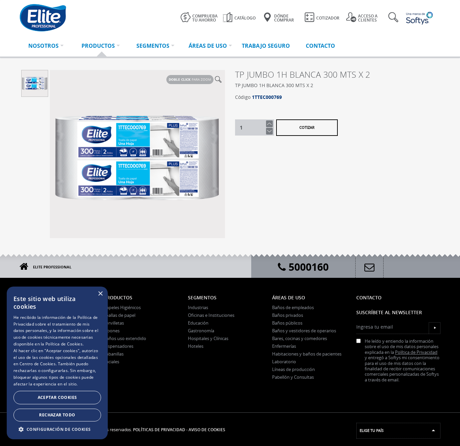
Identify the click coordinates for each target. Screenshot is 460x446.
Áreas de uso (288, 297)
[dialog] (57, 363)
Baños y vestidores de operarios (304, 331)
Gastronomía (201, 331)
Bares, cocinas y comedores (299, 338)
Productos (118, 297)
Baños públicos (287, 323)
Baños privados (287, 315)
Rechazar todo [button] (57, 415)
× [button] (100, 293)
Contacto (369, 297)
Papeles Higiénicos (122, 307)
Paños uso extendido (125, 338)
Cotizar (307, 127)
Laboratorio (284, 362)
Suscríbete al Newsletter (389, 312)
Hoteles (195, 346)
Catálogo (245, 18)
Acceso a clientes (367, 18)
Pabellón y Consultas (293, 377)
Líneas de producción (293, 369)
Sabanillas (114, 354)
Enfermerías (284, 346)
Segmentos (202, 297)
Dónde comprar (284, 18)
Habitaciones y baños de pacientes (306, 354)
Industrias (198, 307)
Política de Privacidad (416, 352)
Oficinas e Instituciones (211, 315)
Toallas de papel (119, 315)
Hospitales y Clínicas (208, 338)
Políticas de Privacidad (159, 430)
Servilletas (114, 323)
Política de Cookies (64, 344)
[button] (57, 429)
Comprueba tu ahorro (205, 18)
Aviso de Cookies (207, 430)
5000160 (307, 267)
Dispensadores (118, 346)
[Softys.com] (420, 18)
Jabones (112, 331)
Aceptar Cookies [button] (57, 397)
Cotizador (327, 18)
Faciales (111, 362)
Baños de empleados (293, 307)
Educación (198, 323)
